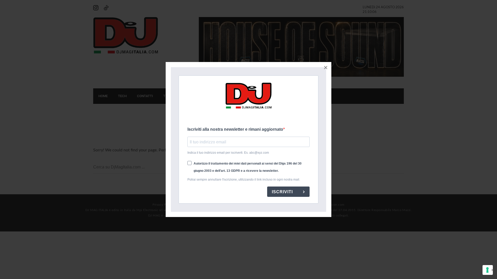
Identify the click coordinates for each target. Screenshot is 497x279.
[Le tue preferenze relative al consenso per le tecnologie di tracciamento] (488, 270)
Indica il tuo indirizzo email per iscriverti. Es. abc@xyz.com (228, 152)
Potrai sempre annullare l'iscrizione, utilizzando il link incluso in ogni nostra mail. (243, 179)
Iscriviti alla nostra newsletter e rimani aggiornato (235, 129)
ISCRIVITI (283, 192)
